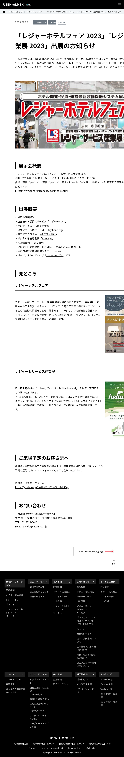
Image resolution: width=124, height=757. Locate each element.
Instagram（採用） (109, 701)
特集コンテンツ (60, 684)
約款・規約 (91, 748)
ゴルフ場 (10, 604)
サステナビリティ (38, 674)
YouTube (104, 688)
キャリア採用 (83, 684)
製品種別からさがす (39, 591)
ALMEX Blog (106, 679)
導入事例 (57, 581)
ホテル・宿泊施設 (14, 595)
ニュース (10, 674)
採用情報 (81, 674)
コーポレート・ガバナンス (39, 725)
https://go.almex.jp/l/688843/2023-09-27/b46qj (42, 487)
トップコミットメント (39, 681)
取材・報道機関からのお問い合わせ (86, 656)
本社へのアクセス (75, 748)
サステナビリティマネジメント (39, 717)
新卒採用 (81, 679)
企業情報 (57, 679)
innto (57, 251)
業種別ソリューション (14, 583)
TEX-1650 (37, 242)
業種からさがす (37, 586)
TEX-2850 (47, 247)
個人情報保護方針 (21, 743)
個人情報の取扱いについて (43, 743)
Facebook (105, 684)
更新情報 (10, 684)
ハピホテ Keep (57, 221)
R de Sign (47, 238)
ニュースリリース (34, 11)
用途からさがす (37, 596)
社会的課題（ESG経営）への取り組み (39, 691)
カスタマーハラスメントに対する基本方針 (46, 748)
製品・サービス (37, 581)
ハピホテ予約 (41, 225)
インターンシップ (85, 688)
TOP (114, 564)
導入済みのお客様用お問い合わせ (86, 664)
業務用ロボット (84, 633)
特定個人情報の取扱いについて (71, 743)
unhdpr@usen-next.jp (35, 526)
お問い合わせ (83, 581)
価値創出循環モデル (39, 699)
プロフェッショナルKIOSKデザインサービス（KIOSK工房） (86, 621)
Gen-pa (80, 628)
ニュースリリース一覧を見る (90, 551)
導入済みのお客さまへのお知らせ (15, 690)
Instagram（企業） (109, 693)
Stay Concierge (55, 230)
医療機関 (10, 590)
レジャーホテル (13, 599)
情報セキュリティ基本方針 (100, 743)
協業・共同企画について (86, 640)
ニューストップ (16, 11)
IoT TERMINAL (48, 234)
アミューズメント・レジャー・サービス (15, 613)
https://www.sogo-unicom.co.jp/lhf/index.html (41, 191)
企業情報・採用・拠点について (86, 648)
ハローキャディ (54, 255)
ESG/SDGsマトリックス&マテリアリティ (39, 707)
